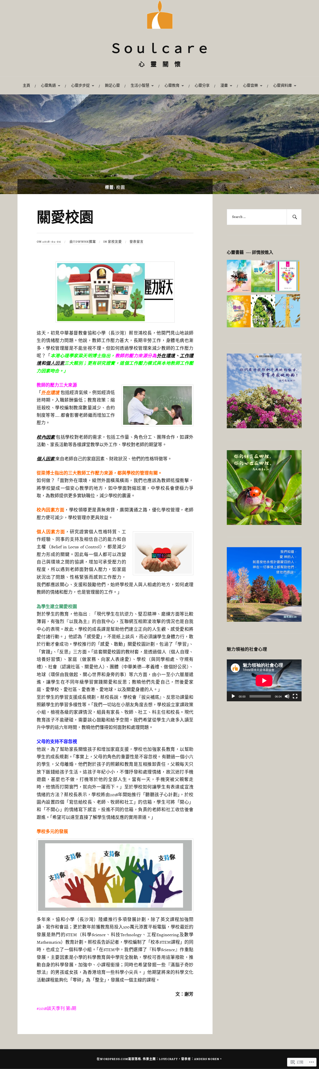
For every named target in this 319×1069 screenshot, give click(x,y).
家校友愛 (115, 241)
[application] (264, 680)
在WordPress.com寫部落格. (119, 1059)
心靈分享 (202, 85)
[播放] (233, 696)
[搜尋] (294, 217)
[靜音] (287, 696)
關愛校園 (65, 218)
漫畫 (224, 85)
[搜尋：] (264, 217)
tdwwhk (81, 241)
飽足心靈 (112, 85)
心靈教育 (171, 85)
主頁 (26, 85)
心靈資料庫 (282, 85)
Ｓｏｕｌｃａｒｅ (159, 49)
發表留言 (137, 241)
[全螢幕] (295, 696)
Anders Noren (206, 1059)
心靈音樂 (250, 85)
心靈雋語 (48, 85)
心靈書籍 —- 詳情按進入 (250, 252)
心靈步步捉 (80, 85)
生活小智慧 (140, 85)
